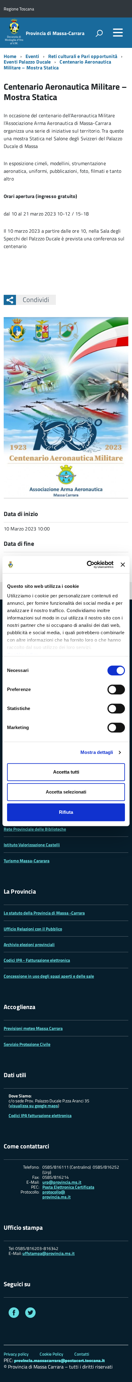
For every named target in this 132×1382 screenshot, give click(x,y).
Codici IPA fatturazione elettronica (40, 1115)
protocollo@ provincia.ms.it (56, 1194)
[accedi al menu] (118, 32)
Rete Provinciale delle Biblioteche (35, 829)
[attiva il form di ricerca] (99, 33)
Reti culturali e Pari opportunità (82, 56)
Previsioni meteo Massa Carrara (33, 1028)
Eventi (32, 56)
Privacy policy (16, 1354)
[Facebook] (14, 1313)
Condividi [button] (36, 299)
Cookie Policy (51, 1354)
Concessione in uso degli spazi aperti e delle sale (49, 976)
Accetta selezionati (66, 791)
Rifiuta (66, 812)
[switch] (116, 689)
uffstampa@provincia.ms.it (48, 1253)
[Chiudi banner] (123, 564)
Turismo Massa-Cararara (26, 860)
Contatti (81, 1354)
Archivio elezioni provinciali (29, 944)
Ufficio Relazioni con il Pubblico (33, 929)
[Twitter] (30, 1313)
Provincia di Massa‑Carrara (55, 33)
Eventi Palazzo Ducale (27, 61)
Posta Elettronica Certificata (68, 1187)
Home (10, 56)
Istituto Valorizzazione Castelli (32, 844)
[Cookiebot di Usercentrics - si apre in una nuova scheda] (87, 565)
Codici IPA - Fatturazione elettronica (37, 960)
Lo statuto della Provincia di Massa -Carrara (44, 913)
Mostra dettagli (96, 752)
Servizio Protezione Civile (27, 1044)
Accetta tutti (66, 771)
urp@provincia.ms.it (61, 1182)
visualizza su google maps (34, 1105)
